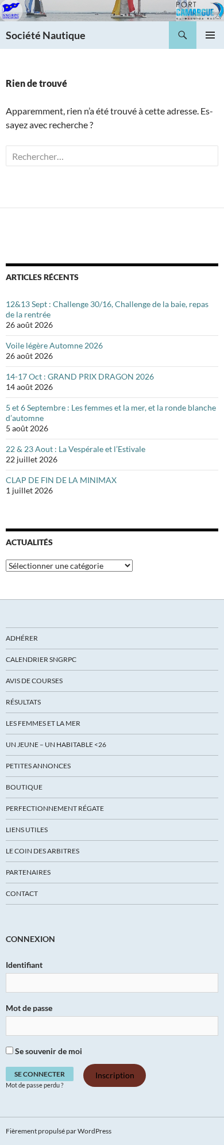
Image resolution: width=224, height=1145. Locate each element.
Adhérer (22, 638)
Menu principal (210, 35)
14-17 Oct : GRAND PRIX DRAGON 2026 (80, 376)
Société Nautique (46, 35)
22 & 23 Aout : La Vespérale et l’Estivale (75, 449)
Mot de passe (29, 1008)
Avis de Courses (34, 680)
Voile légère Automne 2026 (54, 345)
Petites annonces (38, 765)
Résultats (23, 702)
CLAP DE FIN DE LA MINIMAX (61, 480)
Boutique (24, 787)
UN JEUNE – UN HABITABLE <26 (56, 744)
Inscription (114, 1076)
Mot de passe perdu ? (34, 1085)
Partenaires (28, 872)
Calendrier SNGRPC (41, 659)
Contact (22, 893)
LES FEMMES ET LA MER (43, 723)
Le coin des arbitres (42, 851)
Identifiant (24, 965)
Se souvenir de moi (47, 1051)
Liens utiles (27, 829)
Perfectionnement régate (55, 808)
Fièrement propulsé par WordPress (58, 1131)
